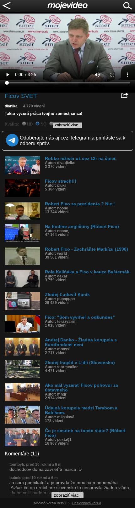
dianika (11, 106)
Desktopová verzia (86, 503)
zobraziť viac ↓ (68, 125)
